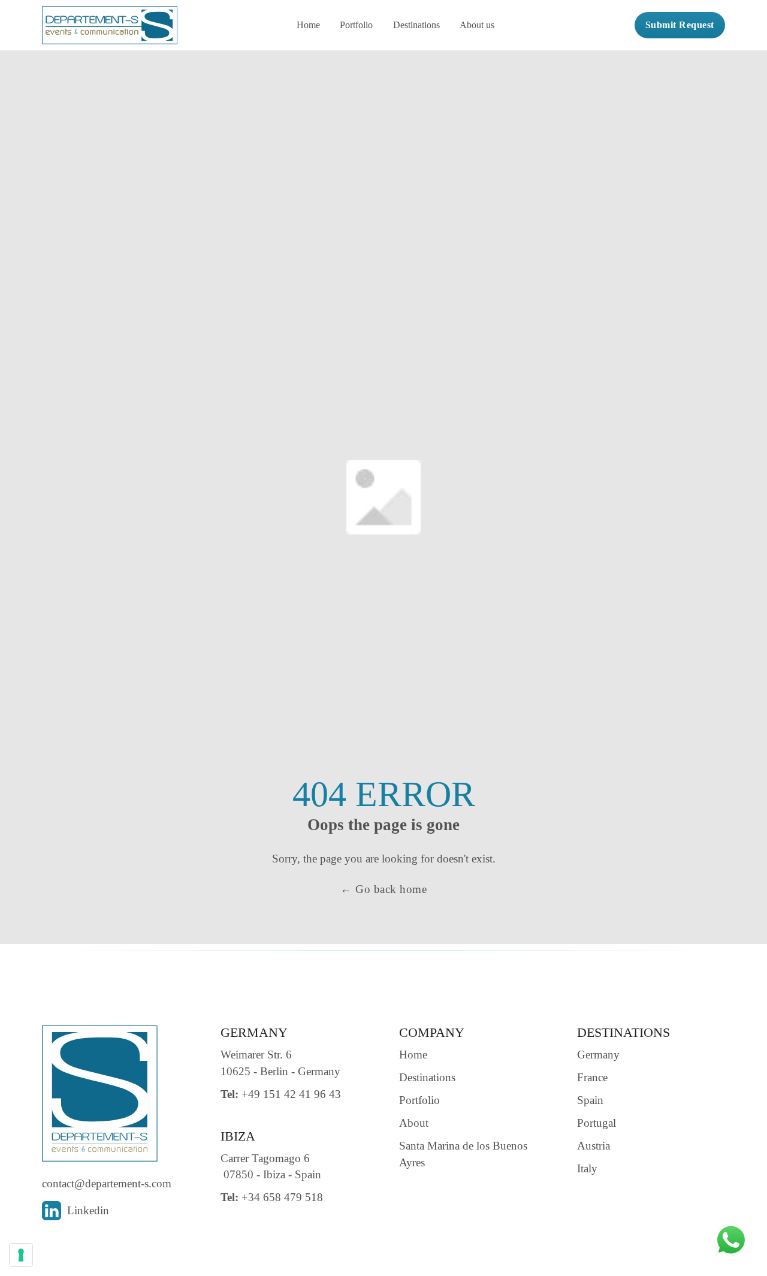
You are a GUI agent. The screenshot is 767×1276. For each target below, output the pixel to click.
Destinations (416, 25)
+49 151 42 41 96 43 (281, 1094)
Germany (598, 1054)
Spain (590, 1100)
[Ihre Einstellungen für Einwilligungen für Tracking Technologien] (21, 1255)
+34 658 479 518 (272, 1197)
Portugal (596, 1123)
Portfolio (356, 25)
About (413, 1123)
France (592, 1077)
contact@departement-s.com (106, 1183)
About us (477, 25)
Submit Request (679, 25)
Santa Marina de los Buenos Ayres (463, 1154)
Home (308, 25)
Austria (593, 1145)
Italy (587, 1168)
